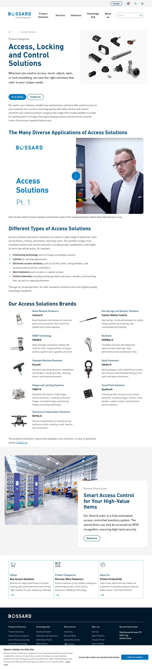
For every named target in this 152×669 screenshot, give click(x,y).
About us (108, 15)
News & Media (98, 643)
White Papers (42, 643)
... (16, 32)
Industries (76, 15)
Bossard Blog (70, 635)
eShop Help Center (72, 639)
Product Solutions (43, 15)
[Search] (141, 15)
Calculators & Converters (47, 635)
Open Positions (98, 635)
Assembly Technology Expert (18, 644)
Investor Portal (98, 639)
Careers (95, 631)
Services (60, 15)
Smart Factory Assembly (19, 639)
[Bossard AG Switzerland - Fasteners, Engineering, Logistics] (9, 32)
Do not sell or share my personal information (99, 657)
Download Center (43, 631)
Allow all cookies (134, 657)
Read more (92, 538)
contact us (21, 442)
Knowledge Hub (93, 15)
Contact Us (35, 96)
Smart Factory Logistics (19, 635)
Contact (116, 3)
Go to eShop (17, 96)
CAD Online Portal (44, 639)
